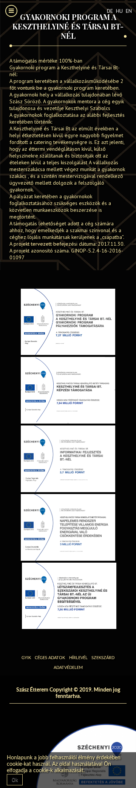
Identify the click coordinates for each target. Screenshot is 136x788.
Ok (15, 779)
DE (110, 11)
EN (129, 11)
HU (120, 11)
